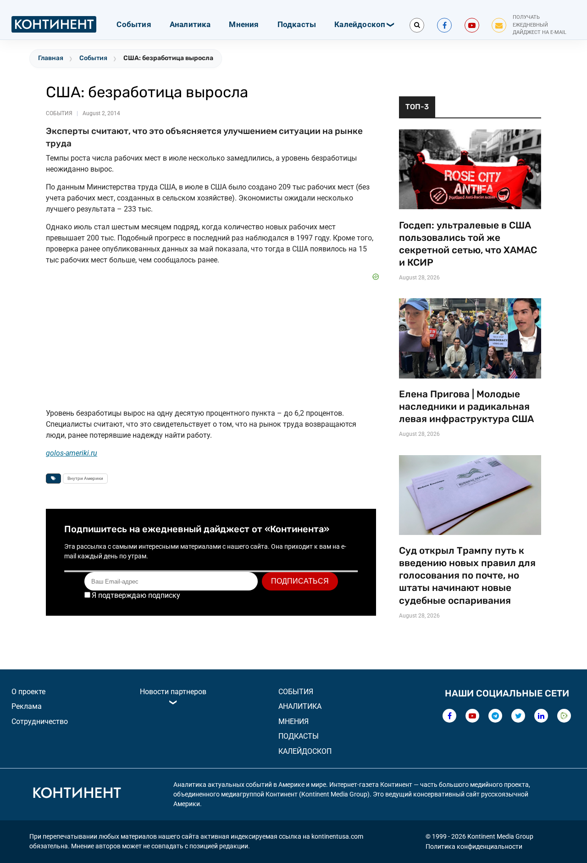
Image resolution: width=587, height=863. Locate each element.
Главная (50, 58)
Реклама (26, 706)
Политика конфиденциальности (474, 846)
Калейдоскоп (359, 24)
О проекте (28, 691)
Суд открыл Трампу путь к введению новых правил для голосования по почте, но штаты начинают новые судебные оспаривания (467, 575)
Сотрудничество (39, 721)
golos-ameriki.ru (71, 453)
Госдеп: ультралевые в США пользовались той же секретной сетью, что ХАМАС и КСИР (468, 244)
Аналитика (190, 24)
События (133, 24)
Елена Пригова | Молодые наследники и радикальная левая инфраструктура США (466, 406)
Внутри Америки (85, 478)
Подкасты (296, 24)
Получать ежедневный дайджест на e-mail (539, 24)
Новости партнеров (173, 691)
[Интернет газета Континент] (76, 794)
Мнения (244, 24)
